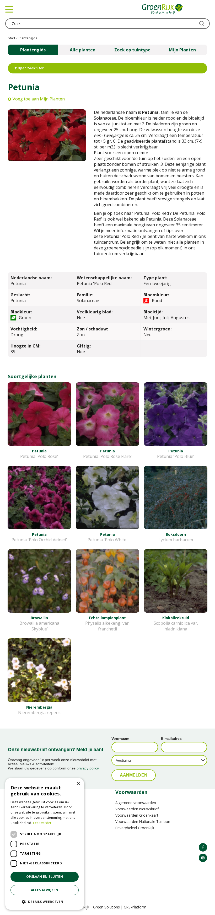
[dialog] (44, 844)
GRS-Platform (135, 907)
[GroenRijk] (163, 9)
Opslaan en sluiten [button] (44, 876)
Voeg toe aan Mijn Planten (39, 99)
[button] (44, 901)
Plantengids (33, 50)
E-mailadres (171, 738)
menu (9, 9)
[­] (203, 847)
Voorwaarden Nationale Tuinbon (142, 821)
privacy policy (88, 768)
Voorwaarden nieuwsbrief (137, 808)
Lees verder (42, 823)
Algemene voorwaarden (135, 802)
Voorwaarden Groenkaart (136, 815)
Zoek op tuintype (132, 50)
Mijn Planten (182, 50)
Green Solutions (106, 907)
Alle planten (82, 50)
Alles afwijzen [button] (44, 890)
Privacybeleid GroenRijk (134, 827)
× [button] (78, 784)
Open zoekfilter (30, 68)
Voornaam (120, 738)
